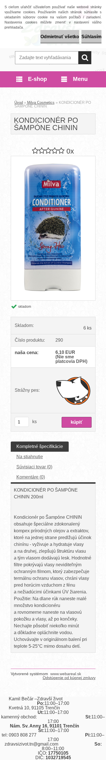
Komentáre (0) (30, 477)
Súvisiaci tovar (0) (34, 466)
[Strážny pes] (73, 390)
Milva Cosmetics (41, 102)
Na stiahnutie (29, 456)
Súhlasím (91, 36)
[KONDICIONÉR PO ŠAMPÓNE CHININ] (53, 158)
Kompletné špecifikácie (39, 446)
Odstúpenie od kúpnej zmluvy (69, 677)
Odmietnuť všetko (59, 36)
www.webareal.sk (65, 673)
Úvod (18, 102)
